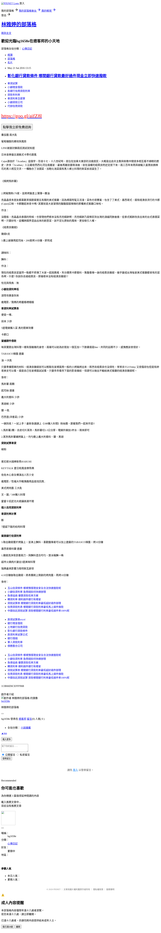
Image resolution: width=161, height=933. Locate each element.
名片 (10, 62)
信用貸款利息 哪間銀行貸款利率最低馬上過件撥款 (36, 607)
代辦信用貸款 (15, 106)
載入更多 (7, 739)
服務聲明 (110, 889)
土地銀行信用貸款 (18, 627)
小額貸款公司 (15, 102)
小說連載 (26, 727)
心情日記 (27, 48)
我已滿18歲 (8, 927)
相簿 (10, 55)
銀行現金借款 (15, 623)
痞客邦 (22, 719)
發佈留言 (7, 758)
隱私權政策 (98, 889)
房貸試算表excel (16, 619)
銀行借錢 (13, 638)
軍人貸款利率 (15, 642)
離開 (18, 927)
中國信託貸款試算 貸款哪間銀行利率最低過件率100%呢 (38, 610)
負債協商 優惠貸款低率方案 (23, 595)
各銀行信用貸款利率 (19, 91)
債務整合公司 (15, 646)
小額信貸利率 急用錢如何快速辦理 (27, 591)
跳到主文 (6, 33)
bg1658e (5, 701)
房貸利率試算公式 (18, 634)
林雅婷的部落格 (18, 24)
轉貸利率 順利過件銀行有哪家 (24, 599)
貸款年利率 (14, 94)
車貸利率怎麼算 (16, 98)
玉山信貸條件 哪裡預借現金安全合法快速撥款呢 (34, 588)
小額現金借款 (15, 87)
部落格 (11, 58)
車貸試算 (13, 83)
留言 (29, 719)
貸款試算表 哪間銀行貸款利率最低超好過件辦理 (34, 603)
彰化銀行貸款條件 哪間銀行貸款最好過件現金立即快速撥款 (57, 76)
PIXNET (57, 889)
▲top (4, 733)
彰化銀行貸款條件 (18, 630)
